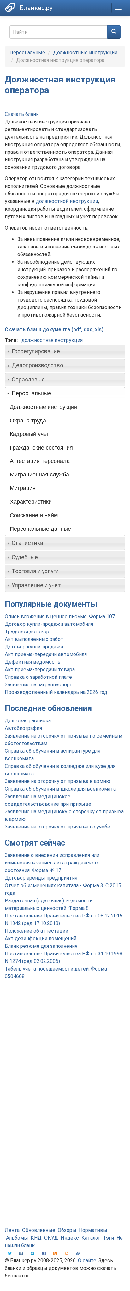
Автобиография (23, 728)
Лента (12, 1230)
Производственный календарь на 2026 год (56, 692)
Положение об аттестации (36, 931)
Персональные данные (40, 529)
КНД (36, 1238)
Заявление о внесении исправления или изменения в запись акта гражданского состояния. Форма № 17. (52, 862)
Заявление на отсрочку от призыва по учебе (57, 827)
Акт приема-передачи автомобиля (46, 654)
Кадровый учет (29, 434)
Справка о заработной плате (38, 677)
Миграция (23, 488)
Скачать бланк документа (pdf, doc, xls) (54, 329)
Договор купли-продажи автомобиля (49, 624)
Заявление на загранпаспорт (38, 685)
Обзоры (67, 1230)
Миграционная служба (39, 474)
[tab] (65, 351)
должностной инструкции (67, 201)
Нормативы (93, 1230)
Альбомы (17, 1238)
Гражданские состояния (41, 448)
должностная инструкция (52, 340)
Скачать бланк (22, 114)
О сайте (87, 1261)
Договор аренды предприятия (41, 878)
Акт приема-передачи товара (40, 669)
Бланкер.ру (36, 8)
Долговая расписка (28, 721)
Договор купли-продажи (34, 647)
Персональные (27, 53)
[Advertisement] (65, 1071)
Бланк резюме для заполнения (41, 946)
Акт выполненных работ (34, 639)
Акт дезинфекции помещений (40, 938)
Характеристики (31, 502)
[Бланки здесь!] (10, 8)
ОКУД (51, 1238)
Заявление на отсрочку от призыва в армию (57, 781)
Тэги (108, 1238)
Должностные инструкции (85, 53)
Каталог (90, 1238)
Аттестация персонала (40, 461)
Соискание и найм (34, 515)
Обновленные (38, 1230)
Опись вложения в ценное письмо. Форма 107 (60, 616)
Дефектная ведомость (32, 662)
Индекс (70, 1238)
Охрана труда (28, 420)
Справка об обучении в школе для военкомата (60, 789)
